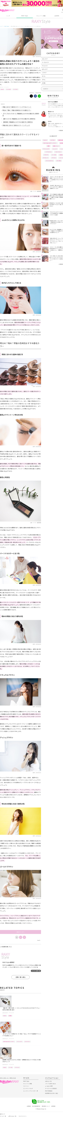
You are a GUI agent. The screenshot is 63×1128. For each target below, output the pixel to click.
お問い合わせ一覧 (12, 1116)
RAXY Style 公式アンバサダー (8, 1041)
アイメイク (6, 87)
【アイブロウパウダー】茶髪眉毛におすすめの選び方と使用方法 (20, 114)
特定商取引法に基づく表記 (51, 1093)
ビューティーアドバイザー (29, 1091)
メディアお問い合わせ (50, 1083)
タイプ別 (59, 160)
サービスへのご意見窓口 (51, 1088)
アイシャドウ (19, 1041)
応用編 (10, 1015)
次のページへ (20, 932)
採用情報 (53, 1106)
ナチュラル (17, 1067)
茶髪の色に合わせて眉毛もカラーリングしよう (16, 125)
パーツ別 (10, 1067)
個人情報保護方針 (36, 1106)
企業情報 (29, 1106)
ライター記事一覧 (36, 971)
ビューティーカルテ (28, 1088)
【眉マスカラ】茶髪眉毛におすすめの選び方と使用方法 (18, 119)
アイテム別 (8, 89)
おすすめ (53, 140)
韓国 (48, 146)
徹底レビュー (56, 146)
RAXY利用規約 (48, 1091)
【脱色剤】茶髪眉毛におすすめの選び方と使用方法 (17, 122)
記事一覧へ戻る (20, 977)
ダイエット (45, 157)
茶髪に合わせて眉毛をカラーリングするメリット (16, 107)
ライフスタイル (49, 160)
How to (2, 89)
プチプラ (46, 155)
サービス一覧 (3, 1116)
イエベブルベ (27, 1041)
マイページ (26, 1086)
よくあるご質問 (49, 1086)
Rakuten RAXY (7, 10)
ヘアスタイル (48, 152)
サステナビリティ (23, 1116)
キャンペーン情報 (41, 15)
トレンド (55, 149)
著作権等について (46, 1106)
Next (38, 940)
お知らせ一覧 (48, 1081)
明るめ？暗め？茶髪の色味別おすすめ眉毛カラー (16, 110)
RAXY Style (24, 15)
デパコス (54, 157)
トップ (8, 15)
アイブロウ (15, 89)
